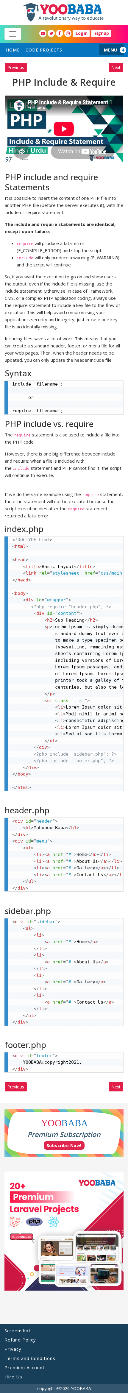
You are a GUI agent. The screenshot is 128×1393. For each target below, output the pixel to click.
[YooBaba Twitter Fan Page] (51, 33)
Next (116, 67)
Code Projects (44, 50)
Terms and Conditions (29, 1358)
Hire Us (13, 1377)
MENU (110, 50)
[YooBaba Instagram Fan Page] (67, 33)
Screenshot (17, 1330)
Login (82, 33)
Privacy (12, 1349)
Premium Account (24, 1367)
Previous (15, 67)
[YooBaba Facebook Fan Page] (59, 33)
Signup (101, 33)
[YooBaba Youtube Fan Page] (42, 33)
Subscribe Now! (64, 1145)
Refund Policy (20, 1340)
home (13, 50)
